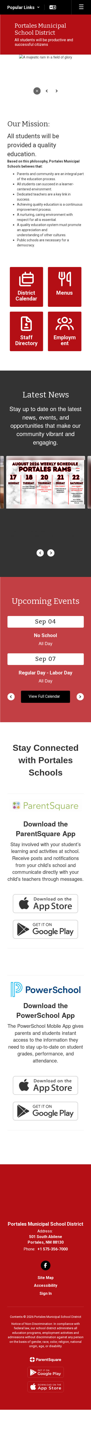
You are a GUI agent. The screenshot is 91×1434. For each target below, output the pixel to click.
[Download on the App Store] (45, 1386)
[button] (23, 7)
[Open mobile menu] (81, 7)
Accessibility (45, 1285)
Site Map (46, 1277)
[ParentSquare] (45, 1359)
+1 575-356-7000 (52, 1249)
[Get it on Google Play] (45, 1372)
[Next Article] (51, 553)
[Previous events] (11, 696)
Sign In (46, 1293)
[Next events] (80, 696)
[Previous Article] (40, 553)
